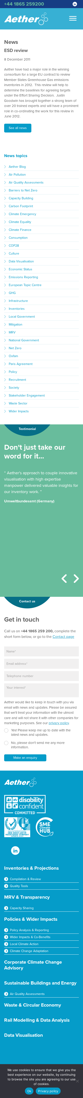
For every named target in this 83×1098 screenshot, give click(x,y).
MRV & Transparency (27, 897)
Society (14, 388)
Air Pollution (17, 175)
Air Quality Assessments (26, 182)
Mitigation (15, 324)
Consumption (18, 238)
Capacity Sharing (22, 908)
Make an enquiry (25, 758)
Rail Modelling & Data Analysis (37, 1020)
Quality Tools (19, 886)
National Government (24, 340)
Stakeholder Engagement (27, 395)
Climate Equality (20, 222)
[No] (77, 1081)
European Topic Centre (25, 285)
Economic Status (20, 269)
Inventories (17, 309)
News (11, 42)
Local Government (22, 317)
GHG (12, 293)
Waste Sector (18, 403)
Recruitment (17, 380)
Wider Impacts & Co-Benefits (30, 937)
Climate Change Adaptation (29, 951)
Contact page (63, 636)
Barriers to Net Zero (23, 190)
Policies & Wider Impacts (30, 919)
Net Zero (15, 348)
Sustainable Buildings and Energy (40, 983)
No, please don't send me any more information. (38, 745)
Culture (14, 253)
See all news (18, 128)
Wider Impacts (19, 411)
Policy (13, 372)
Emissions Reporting (23, 277)
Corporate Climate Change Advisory (33, 965)
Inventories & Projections (31, 868)
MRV (12, 332)
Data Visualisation (21, 261)
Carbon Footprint (21, 206)
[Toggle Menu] (73, 18)
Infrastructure (18, 301)
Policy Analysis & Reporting (29, 930)
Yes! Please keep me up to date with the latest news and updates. (41, 732)
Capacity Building (21, 198)
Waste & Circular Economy (32, 1005)
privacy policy (59, 723)
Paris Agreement (21, 364)
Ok (29, 1091)
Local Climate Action (24, 944)
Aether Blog (17, 167)
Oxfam (13, 356)
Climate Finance (20, 230)
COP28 (14, 246)
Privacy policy (48, 1091)
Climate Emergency (22, 214)
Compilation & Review (25, 879)
